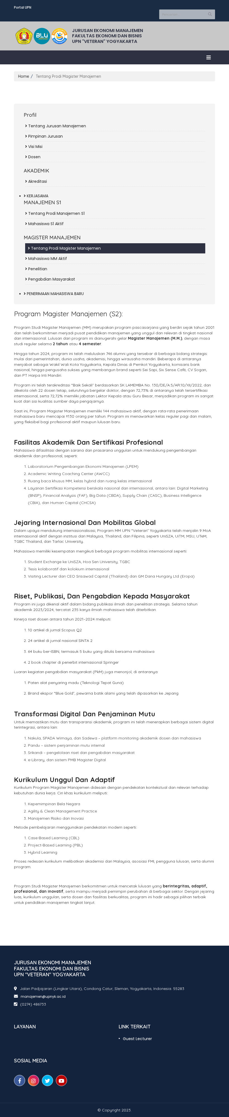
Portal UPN (22, 7)
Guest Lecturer (137, 1038)
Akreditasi (37, 181)
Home (23, 76)
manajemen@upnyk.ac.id (43, 996)
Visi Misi (34, 146)
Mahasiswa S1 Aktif (45, 224)
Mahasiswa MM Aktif (47, 258)
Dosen (33, 157)
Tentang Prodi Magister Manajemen (65, 248)
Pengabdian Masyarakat (51, 279)
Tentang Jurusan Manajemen (56, 126)
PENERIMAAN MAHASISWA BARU (55, 293)
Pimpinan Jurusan (45, 136)
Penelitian (37, 269)
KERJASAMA (37, 196)
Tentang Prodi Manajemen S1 (56, 213)
